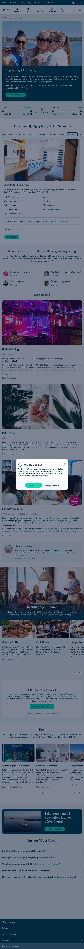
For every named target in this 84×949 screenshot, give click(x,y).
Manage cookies (51, 485)
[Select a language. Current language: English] (64, 464)
